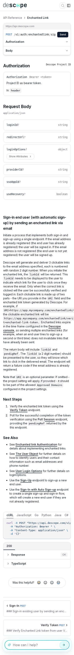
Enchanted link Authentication (36, 444)
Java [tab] (57, 515)
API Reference (12, 17)
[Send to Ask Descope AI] (64, 644)
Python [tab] (46, 515)
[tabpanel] (37, 528)
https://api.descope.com (20, 26)
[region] (37, 529)
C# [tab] (66, 515)
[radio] (39, 582)
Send (63, 34)
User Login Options (29, 471)
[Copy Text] (66, 523)
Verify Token (18, 410)
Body (9, 50)
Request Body (17, 106)
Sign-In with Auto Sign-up (38, 489)
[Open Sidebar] (68, 5)
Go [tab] (36, 515)
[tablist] (37, 515)
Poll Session (46, 419)
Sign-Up (26, 480)
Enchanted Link (38, 17)
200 (9, 546)
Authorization (15, 41)
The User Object (27, 453)
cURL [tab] (10, 515)
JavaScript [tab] (24, 515)
